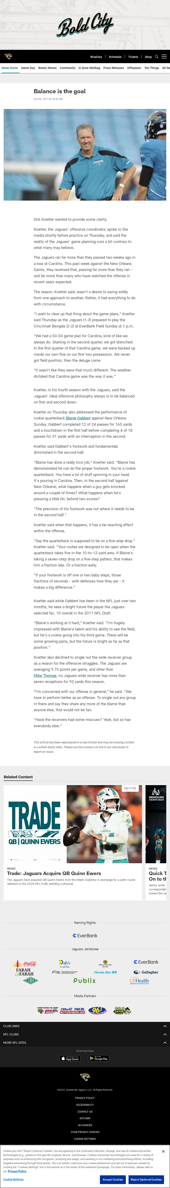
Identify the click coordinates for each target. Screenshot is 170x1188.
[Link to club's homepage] (8, 54)
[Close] (163, 1151)
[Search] (156, 56)
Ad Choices (85, 1125)
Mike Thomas (45, 675)
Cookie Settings (85, 1138)
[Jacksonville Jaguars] (85, 1077)
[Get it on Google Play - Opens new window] (99, 1060)
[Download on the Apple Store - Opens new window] (70, 1058)
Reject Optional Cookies (146, 1179)
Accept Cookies (113, 1179)
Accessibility (85, 1104)
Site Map (85, 1118)
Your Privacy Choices (85, 1131)
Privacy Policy (85, 1097)
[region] (85, 1166)
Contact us (85, 1111)
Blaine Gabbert (78, 418)
